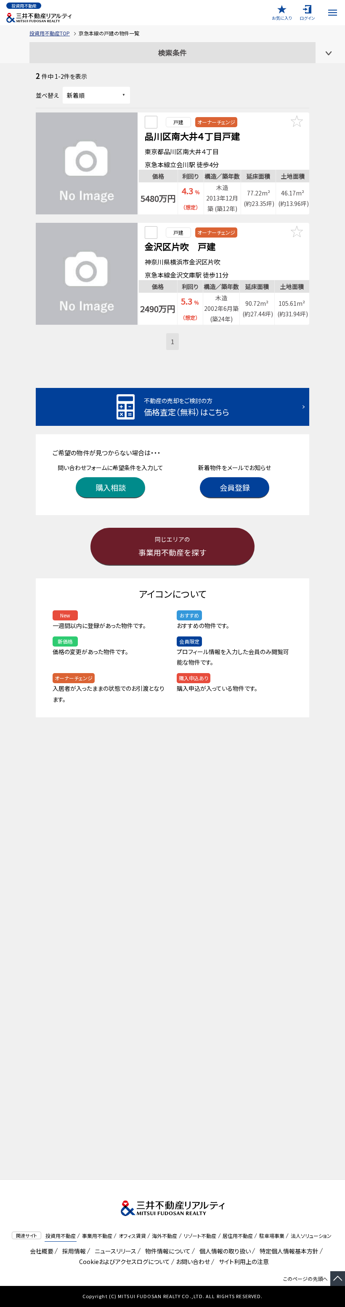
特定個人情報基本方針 (287, 1251)
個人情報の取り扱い (223, 1251)
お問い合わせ (193, 1261)
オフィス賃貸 (132, 1235)
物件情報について (166, 1251)
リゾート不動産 (199, 1235)
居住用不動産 (238, 1235)
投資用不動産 (60, 1235)
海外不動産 (164, 1235)
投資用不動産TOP (49, 33)
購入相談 (111, 487)
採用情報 (72, 1251)
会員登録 (235, 487)
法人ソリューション (311, 1235)
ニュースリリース (114, 1251)
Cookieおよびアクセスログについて (123, 1261)
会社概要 (40, 1251)
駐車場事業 (271, 1235)
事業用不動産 (97, 1235)
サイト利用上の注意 (242, 1261)
